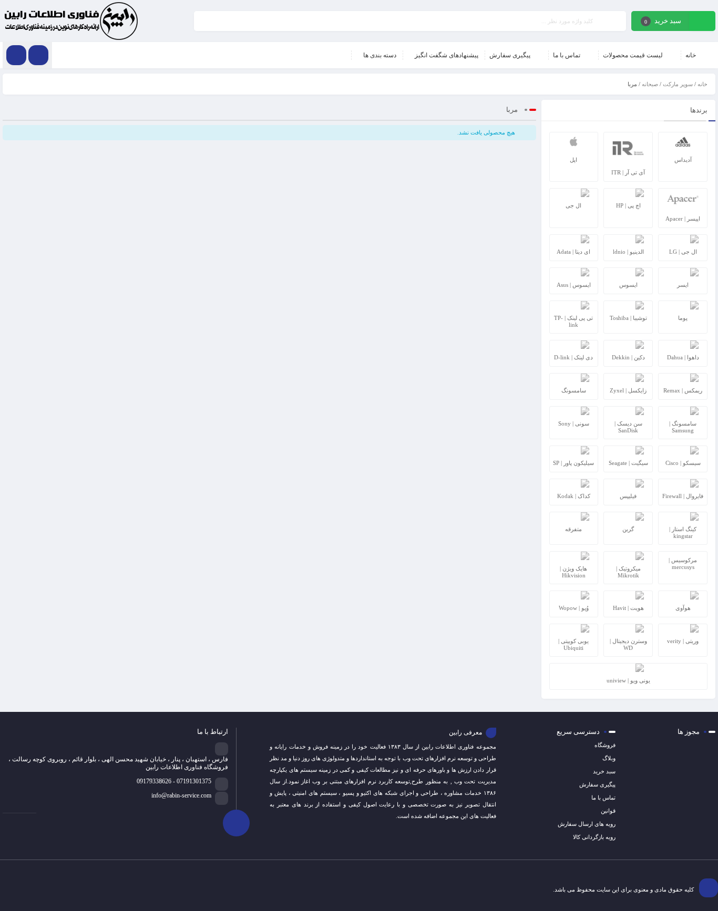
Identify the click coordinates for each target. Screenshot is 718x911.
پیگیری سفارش (597, 784)
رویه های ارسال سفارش (587, 824)
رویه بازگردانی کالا (594, 837)
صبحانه (650, 84)
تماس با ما (603, 797)
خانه (702, 84)
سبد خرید (604, 771)
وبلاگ (609, 758)
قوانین (608, 811)
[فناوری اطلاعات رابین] (71, 21)
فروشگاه (605, 745)
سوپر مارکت (678, 84)
